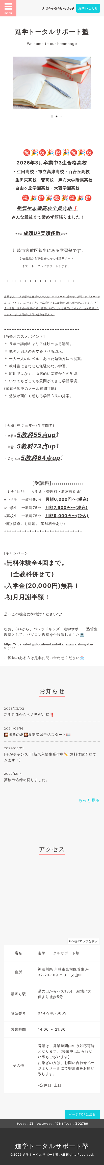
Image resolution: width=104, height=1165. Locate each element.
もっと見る (89, 800)
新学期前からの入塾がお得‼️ (29, 714)
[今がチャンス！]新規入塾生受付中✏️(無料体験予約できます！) (50, 757)
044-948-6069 (60, 8)
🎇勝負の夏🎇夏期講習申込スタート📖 (37, 734)
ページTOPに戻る (82, 1114)
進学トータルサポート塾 (52, 31)
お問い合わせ (88, 8)
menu (8, 12)
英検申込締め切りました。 (26, 780)
